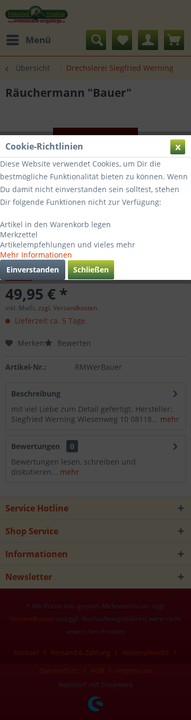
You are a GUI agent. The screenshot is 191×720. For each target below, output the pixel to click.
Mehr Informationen (36, 255)
